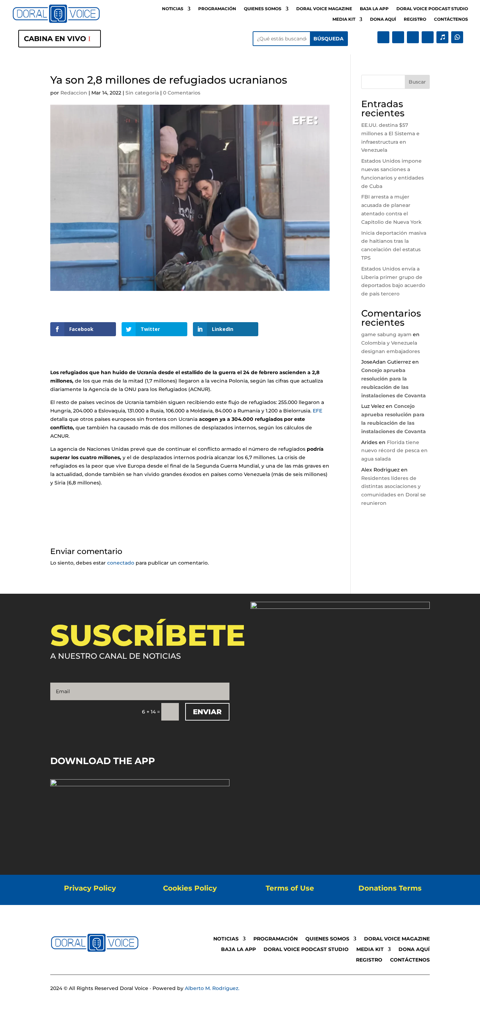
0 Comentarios (181, 93)
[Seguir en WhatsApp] (457, 37)
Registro (415, 19)
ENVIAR (207, 712)
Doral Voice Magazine (324, 8)
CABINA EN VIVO (55, 38)
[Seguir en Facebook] (383, 37)
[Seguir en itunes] (442, 37)
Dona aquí (383, 19)
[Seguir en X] (398, 37)
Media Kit (343, 19)
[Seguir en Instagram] (413, 37)
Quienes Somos (262, 8)
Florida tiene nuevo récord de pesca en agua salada (394, 450)
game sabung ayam (386, 334)
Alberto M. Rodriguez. (212, 988)
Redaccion (73, 93)
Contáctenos (451, 19)
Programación (217, 8)
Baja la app (374, 8)
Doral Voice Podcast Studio (432, 8)
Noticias (172, 8)
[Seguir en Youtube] (428, 37)
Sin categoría (142, 93)
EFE (317, 411)
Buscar (417, 82)
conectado (120, 563)
